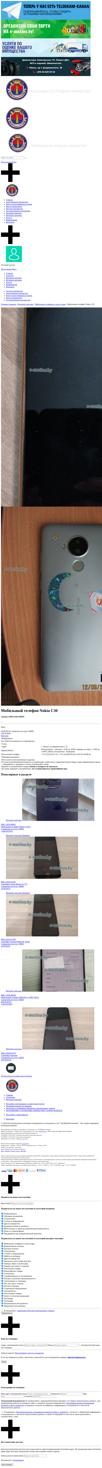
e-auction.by (25, 1143)
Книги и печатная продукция (16, 1296)
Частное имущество (14, 209)
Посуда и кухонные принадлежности (19, 1278)
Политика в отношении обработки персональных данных (30, 1108)
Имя (85, 1394)
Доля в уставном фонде (14, 1231)
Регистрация (6, 162)
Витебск (7, 1151)
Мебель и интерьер (12, 1256)
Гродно (17, 1151)
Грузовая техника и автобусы (16, 1226)
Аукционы (10, 1097)
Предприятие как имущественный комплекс (23, 1234)
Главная (9, 200)
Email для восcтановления (12, 1456)
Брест (2, 1151)
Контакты (10, 222)
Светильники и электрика (15, 1281)
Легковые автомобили (13, 1216)
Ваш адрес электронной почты (14, 1394)
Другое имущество (12, 1224)
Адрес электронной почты (12, 1345)
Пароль (51, 1345)
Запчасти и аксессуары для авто (17, 1261)
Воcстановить (7, 1465)
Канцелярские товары (13, 1271)
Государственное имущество (18, 211)
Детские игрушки (11, 1286)
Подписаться (7, 1313)
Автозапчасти (10, 1291)
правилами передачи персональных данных (35, 1311)
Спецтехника (9, 1219)
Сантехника (9, 1274)
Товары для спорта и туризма (16, 1266)
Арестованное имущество (17, 202)
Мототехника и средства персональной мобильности (26, 1229)
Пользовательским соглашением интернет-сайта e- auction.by (42, 1412)
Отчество (28, 1396)
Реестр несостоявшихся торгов (19, 204)
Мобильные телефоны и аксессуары (19, 1244)
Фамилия (55, 1394)
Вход (14, 162)
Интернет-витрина (14, 215)
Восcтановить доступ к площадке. (29, 1353)
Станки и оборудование (14, 1221)
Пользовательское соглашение (19, 1106)
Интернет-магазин (14, 213)
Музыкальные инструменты (16, 1303)
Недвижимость (10, 1214)
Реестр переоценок (14, 206)
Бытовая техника (11, 1249)
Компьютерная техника (14, 1246)
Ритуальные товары (12, 1269)
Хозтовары (8, 1301)
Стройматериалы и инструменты (18, 1276)
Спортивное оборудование (15, 1288)
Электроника (9, 1251)
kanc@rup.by (43, 1131)
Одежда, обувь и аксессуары (16, 1264)
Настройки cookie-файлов (17, 1115)
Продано (4, 736)
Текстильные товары (13, 1293)
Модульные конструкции (14, 1306)
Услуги (9, 218)
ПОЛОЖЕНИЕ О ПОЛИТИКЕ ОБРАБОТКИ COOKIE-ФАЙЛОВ (34, 1110)
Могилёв (23, 1151)
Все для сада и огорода (13, 1283)
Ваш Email (5, 1203)
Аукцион (10, 276)
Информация (11, 220)
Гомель (13, 1151)
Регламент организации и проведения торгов (25, 1104)
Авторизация (18, 1460)
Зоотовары (8, 1298)
